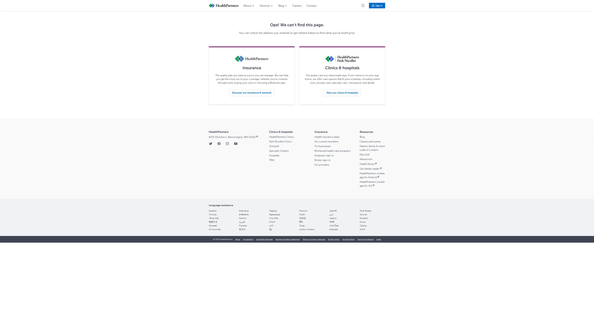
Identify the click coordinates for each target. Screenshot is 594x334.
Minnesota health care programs (332, 151)
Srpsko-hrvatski (306, 229)
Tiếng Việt (214, 218)
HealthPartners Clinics (281, 137)
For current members (326, 141)
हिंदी (300, 222)
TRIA (271, 160)
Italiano (333, 218)
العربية (242, 222)
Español (212, 211)
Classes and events (370, 141)
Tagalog (273, 211)
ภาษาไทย (333, 226)
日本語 (302, 218)
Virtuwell (274, 146)
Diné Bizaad (365, 211)
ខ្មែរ (270, 229)
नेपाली (331, 222)
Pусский (213, 226)
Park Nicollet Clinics (280, 141)
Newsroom (366, 159)
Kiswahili (364, 218)
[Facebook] (219, 144)
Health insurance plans (327, 137)
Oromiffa (273, 218)
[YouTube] (236, 144)
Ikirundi (363, 214)
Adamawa (244, 211)
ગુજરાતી (333, 211)
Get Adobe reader (369, 168)
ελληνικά (333, 229)
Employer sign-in (324, 155)
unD (271, 226)
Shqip (302, 226)
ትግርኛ (362, 229)
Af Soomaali (215, 229)
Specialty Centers (279, 151)
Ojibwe (363, 226)
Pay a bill (364, 154)
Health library (367, 164)
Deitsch (242, 218)
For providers (321, 164)
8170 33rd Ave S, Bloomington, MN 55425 (232, 137)
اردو (331, 214)
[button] (363, 5)
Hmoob (213, 214)
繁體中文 (213, 222)
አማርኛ (272, 222)
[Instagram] (227, 144)
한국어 (242, 229)
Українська (274, 214)
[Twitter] (211, 144)
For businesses (322, 146)
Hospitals (274, 155)
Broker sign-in (322, 160)
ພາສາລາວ (244, 214)
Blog (362, 137)
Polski (302, 214)
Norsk (363, 222)
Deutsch (303, 211)
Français (243, 226)
